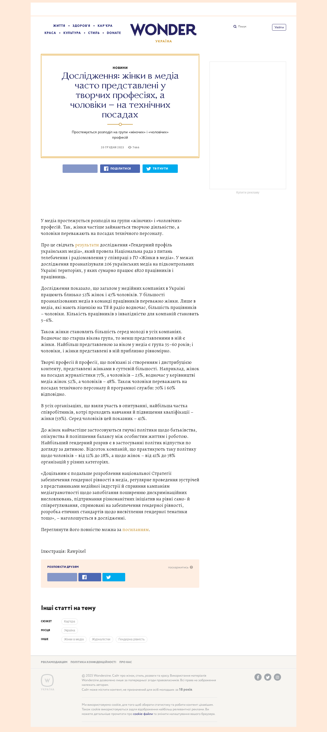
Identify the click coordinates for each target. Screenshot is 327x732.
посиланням (135, 529)
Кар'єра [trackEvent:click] (69, 621)
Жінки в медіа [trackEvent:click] (74, 639)
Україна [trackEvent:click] (69, 630)
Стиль (94, 33)
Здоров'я (81, 26)
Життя (59, 26)
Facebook (258, 677)
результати (87, 245)
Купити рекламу (247, 192)
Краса (50, 33)
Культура (72, 33)
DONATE (114, 33)
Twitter (267, 677)
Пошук (242, 27)
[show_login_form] (279, 27)
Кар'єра (105, 26)
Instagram (277, 677)
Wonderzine (47, 680)
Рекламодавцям (54, 662)
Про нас (125, 662)
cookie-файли (143, 714)
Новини (120, 68)
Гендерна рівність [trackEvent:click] (132, 639)
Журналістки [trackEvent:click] (101, 639)
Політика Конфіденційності (93, 662)
